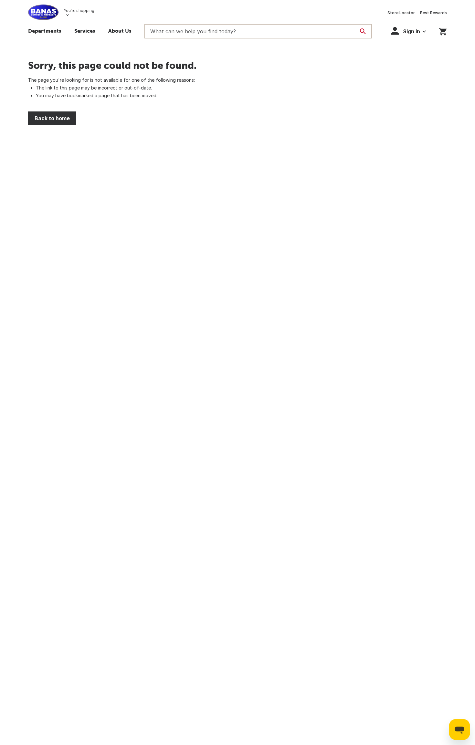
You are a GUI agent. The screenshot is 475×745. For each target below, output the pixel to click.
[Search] (363, 31)
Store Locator (401, 12)
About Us (120, 31)
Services (84, 31)
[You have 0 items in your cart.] (443, 31)
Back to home (52, 118)
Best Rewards (433, 12)
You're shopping (79, 10)
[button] (408, 31)
